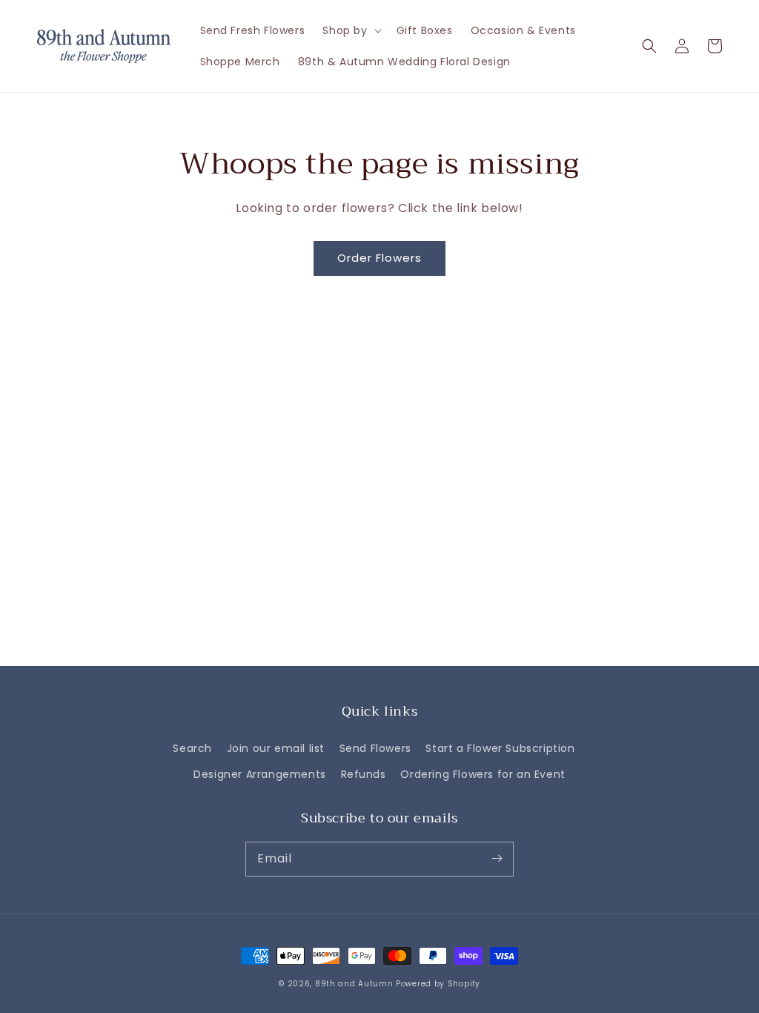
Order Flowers (379, 257)
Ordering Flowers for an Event (482, 774)
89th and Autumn (354, 983)
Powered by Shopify (438, 983)
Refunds (363, 774)
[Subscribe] (496, 858)
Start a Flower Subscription (499, 748)
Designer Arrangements (259, 774)
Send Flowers (375, 748)
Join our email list (276, 748)
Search (192, 748)
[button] (649, 46)
